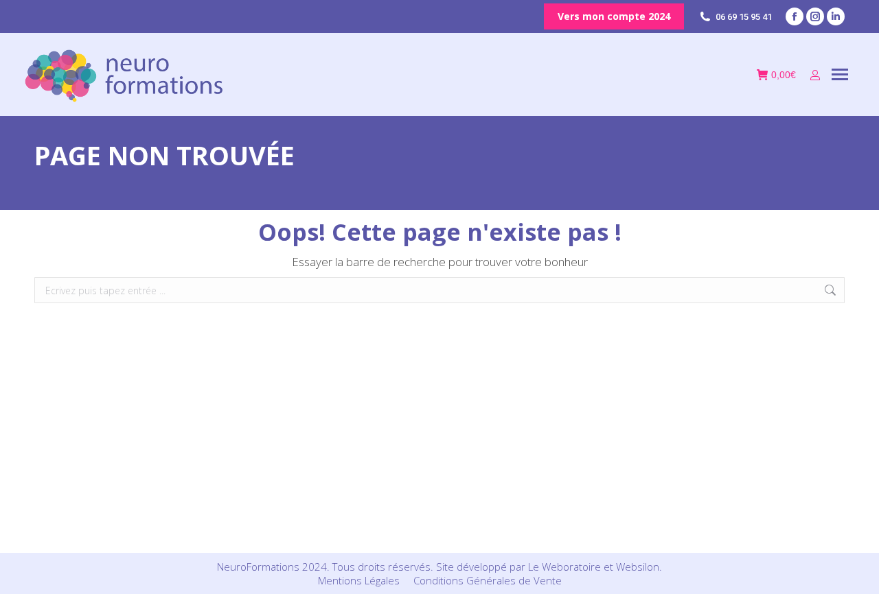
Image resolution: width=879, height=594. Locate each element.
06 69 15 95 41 (744, 17)
